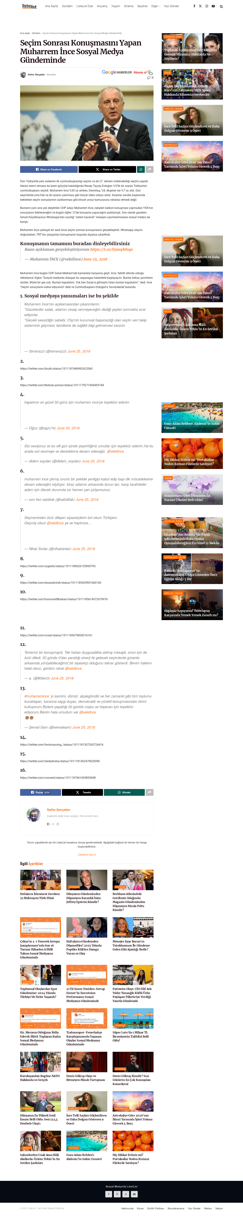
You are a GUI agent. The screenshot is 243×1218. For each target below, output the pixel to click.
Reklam (208, 1208)
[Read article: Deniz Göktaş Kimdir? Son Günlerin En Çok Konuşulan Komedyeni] (133, 1062)
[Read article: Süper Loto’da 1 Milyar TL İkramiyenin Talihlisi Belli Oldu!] (133, 1018)
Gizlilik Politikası (155, 1208)
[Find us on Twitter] (200, 6)
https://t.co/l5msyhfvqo (111, 249)
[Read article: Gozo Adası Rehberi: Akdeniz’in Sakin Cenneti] (86, 1141)
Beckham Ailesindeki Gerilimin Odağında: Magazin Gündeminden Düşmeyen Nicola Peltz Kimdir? (129, 902)
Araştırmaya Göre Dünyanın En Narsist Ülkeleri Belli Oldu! (187, 498)
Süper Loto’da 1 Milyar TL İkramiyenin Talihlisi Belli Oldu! (131, 1036)
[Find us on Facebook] (194, 6)
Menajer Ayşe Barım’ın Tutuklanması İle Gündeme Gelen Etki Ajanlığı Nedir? (131, 945)
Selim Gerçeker (36, 74)
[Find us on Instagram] (206, 6)
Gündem (67, 6)
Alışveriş (102, 6)
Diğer (154, 6)
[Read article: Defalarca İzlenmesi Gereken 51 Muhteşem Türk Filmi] (40, 880)
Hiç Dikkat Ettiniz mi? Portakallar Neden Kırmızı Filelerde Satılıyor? (131, 1159)
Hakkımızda (127, 1208)
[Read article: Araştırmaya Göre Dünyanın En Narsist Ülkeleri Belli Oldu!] (192, 489)
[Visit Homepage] (29, 6)
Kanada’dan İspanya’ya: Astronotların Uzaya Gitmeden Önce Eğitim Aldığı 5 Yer (190, 575)
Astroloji (121, 1108)
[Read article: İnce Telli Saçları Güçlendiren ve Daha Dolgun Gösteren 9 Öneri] (86, 1101)
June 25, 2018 (95, 259)
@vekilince (115, 451)
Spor (167, 72)
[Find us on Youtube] (213, 6)
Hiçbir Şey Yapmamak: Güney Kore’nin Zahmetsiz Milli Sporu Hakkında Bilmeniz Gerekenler (187, 90)
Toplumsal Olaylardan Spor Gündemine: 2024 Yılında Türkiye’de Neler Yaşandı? (38, 993)
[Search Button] (221, 6)
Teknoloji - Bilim (174, 557)
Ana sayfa (25, 32)
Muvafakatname (176, 1208)
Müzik (26, 1147)
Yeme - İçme (122, 1147)
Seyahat (142, 6)
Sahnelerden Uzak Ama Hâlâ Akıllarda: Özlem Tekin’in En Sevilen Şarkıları (40, 1159)
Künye (140, 1208)
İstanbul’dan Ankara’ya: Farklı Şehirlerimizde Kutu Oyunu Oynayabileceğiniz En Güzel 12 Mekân (191, 539)
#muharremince (36, 696)
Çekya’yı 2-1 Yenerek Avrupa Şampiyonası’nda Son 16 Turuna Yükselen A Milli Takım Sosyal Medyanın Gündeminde (40, 949)
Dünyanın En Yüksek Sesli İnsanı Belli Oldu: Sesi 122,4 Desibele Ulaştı (39, 1119)
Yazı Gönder (171, 6)
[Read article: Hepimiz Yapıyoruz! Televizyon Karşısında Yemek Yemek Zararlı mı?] (192, 604)
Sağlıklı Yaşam (78, 1108)
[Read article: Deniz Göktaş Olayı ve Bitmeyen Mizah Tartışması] (86, 1062)
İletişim (219, 1208)
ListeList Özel (84, 6)
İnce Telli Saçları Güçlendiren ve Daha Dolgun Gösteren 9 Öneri (86, 1119)
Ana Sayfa (51, 6)
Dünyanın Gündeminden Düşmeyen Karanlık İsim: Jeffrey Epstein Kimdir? (83, 898)
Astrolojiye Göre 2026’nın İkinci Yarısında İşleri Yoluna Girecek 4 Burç (132, 1119)
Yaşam (115, 6)
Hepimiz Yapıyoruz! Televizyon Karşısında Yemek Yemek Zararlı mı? (191, 613)
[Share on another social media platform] (150, 169)
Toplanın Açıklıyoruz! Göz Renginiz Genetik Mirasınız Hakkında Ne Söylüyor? (190, 54)
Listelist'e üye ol (87, 854)
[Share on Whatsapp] (141, 169)
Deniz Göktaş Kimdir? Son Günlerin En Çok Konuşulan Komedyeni (132, 1080)
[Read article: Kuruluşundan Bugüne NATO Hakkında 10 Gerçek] (40, 1062)
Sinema (128, 6)
